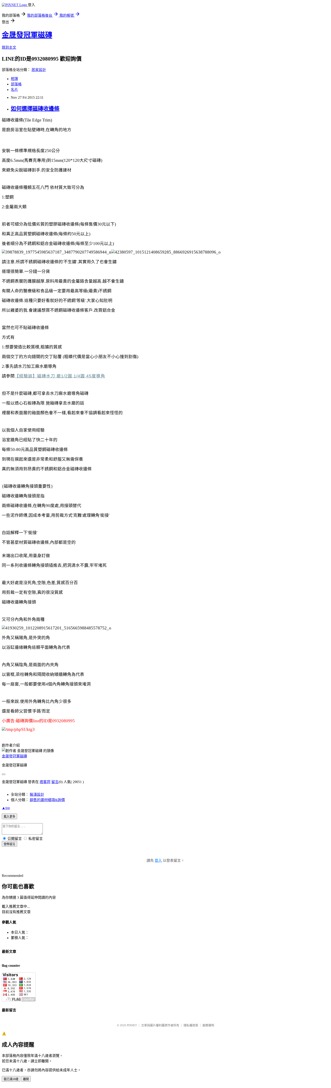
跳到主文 (9, 47)
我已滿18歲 (11, 1079)
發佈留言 (9, 844)
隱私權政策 (191, 1025)
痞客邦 (45, 782)
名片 (14, 89)
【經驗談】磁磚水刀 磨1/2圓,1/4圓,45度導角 (60, 376)
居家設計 (39, 70)
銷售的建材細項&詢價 (47, 800)
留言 (55, 782)
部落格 (16, 84)
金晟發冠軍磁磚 (27, 35)
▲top (6, 808)
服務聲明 (208, 1025)
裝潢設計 (37, 794)
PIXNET (132, 1025)
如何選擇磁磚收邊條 (35, 109)
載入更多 (9, 816)
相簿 (14, 79)
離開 (26, 1079)
